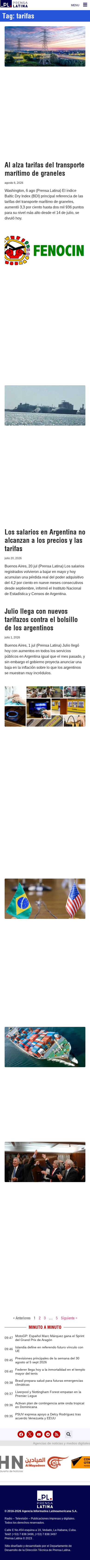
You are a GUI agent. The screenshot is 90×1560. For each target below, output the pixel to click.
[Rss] (56, 1434)
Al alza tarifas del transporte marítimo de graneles (44, 169)
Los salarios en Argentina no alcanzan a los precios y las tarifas (45, 540)
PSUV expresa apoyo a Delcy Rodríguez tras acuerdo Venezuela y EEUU (48, 1416)
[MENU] (85, 4)
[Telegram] (47, 1434)
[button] (68, 1434)
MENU (75, 5)
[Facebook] (21, 1434)
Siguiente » (69, 1318)
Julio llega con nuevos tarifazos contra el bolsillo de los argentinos (41, 619)
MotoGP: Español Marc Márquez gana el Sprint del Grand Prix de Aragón (49, 1338)
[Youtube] (38, 1434)
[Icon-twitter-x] (30, 1434)
